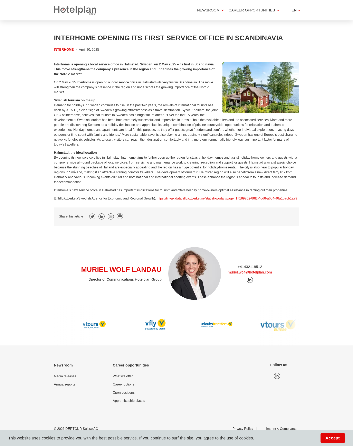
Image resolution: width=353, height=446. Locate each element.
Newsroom (208, 10)
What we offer (123, 376)
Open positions (124, 392)
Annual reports (64, 384)
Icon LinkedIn (277, 376)
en (294, 10)
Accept (332, 438)
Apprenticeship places (129, 400)
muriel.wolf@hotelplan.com (250, 272)
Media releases (65, 376)
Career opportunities (252, 10)
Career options (123, 384)
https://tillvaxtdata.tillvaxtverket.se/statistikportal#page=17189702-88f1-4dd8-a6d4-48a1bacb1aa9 (227, 198)
